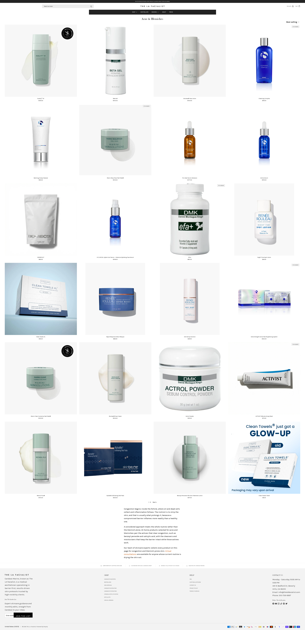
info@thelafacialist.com (289, 592)
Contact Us (193, 585)
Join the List (23, 616)
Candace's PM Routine (110, 591)
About (164, 12)
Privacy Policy (194, 588)
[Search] (91, 6)
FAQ (191, 579)
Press (171, 12)
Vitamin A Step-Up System (111, 594)
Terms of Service (194, 591)
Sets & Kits (107, 597)
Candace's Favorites (110, 579)
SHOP (134, 12)
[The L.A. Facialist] (152, 6)
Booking (154, 12)
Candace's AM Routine (110, 588)
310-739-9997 (285, 595)
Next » (155, 502)
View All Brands (108, 600)
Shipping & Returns (195, 582)
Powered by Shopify (42, 626)
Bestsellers (144, 12)
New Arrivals (108, 585)
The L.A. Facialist (31, 626)
